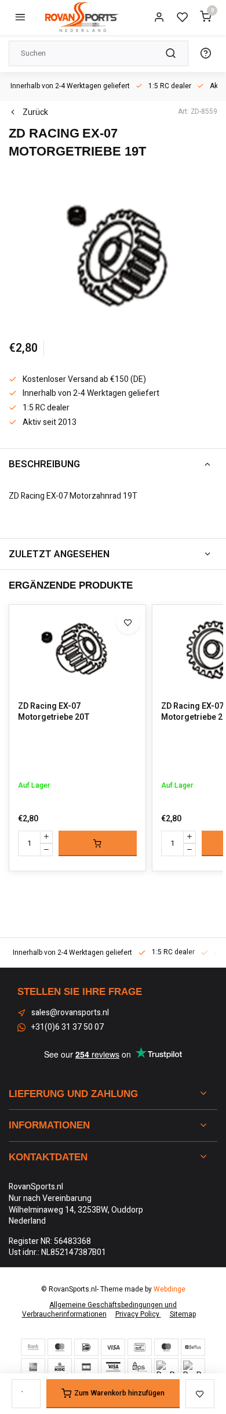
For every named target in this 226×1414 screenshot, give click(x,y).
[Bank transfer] (33, 1347)
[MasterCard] (60, 1347)
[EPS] (139, 1367)
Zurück (35, 112)
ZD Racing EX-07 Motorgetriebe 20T (54, 712)
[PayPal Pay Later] (193, 1367)
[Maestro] (166, 1347)
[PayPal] (166, 1367)
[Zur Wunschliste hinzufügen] (128, 622)
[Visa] (113, 1347)
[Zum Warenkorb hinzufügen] (98, 843)
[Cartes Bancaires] (86, 1367)
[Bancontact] (139, 1347)
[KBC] (60, 1367)
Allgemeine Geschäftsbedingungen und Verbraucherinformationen (99, 1310)
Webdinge (169, 1289)
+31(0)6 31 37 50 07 (67, 1027)
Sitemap (183, 1314)
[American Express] (33, 1367)
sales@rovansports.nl (70, 1013)
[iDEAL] (86, 1347)
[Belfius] (193, 1347)
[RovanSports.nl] (81, 17)
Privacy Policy (138, 1314)
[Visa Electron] (113, 1367)
